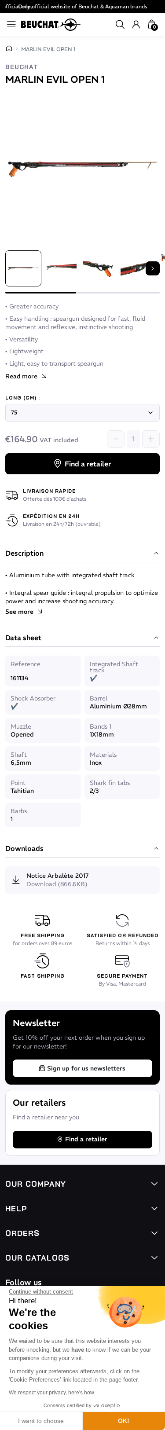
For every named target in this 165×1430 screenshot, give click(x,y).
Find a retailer (88, 463)
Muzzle (21, 726)
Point (18, 783)
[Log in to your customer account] (136, 24)
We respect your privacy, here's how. (52, 1393)
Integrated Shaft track (114, 667)
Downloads (24, 849)
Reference (25, 664)
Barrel (98, 698)
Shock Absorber (33, 698)
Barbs (19, 811)
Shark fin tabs (110, 783)
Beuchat (21, 67)
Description (24, 553)
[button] (120, 24)
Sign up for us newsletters (86, 1068)
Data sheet (23, 638)
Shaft (19, 755)
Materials (103, 755)
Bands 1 (100, 726)
